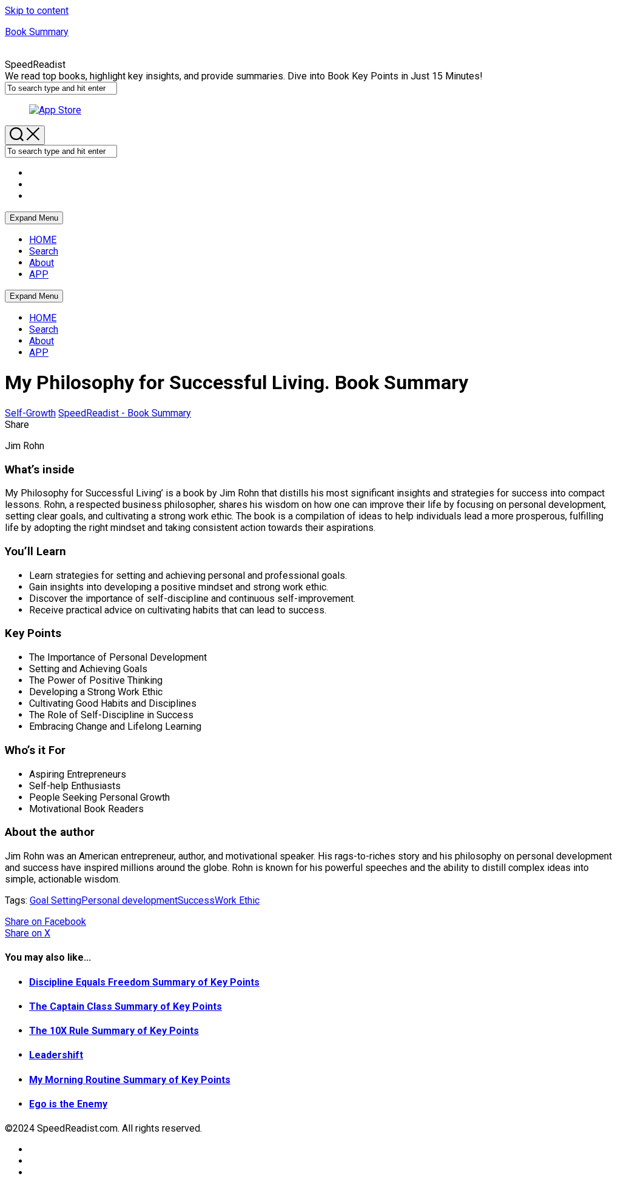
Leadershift (56, 1055)
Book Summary (37, 32)
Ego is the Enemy (68, 1104)
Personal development (129, 900)
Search (43, 251)
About (41, 263)
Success (196, 900)
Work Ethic (237, 900)
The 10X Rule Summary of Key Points (114, 1030)
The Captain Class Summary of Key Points (125, 1006)
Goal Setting (55, 900)
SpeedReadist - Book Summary (124, 413)
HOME (42, 239)
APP (39, 274)
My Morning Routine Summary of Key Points (129, 1080)
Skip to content (37, 10)
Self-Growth (30, 413)
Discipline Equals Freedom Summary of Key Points (144, 982)
